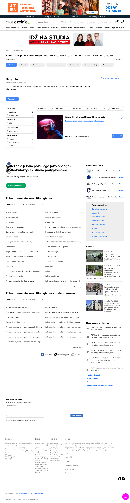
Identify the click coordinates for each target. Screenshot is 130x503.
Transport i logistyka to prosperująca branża (11, 451)
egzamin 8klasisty (118, 28)
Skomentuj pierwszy (126, 496)
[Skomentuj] (9, 172)
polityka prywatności (37, 493)
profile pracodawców (112, 260)
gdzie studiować (110, 289)
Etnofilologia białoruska (15, 261)
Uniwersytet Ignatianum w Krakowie (105, 184)
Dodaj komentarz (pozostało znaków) (18, 402)
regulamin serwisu (30, 420)
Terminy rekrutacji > (94, 375)
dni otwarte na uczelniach (110, 310)
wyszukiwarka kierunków (109, 269)
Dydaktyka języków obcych (16, 322)
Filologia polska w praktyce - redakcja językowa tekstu (63, 332)
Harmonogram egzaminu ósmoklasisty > (101, 385)
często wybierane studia (111, 292)
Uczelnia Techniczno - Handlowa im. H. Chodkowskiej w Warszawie (108, 197)
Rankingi (75, 17)
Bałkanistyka (49, 222)
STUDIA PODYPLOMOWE (80, 136)
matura (107, 28)
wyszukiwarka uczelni (112, 306)
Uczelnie (24, 65)
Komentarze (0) (119, 59)
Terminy (82, 22)
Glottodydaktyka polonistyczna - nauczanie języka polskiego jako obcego (24, 342)
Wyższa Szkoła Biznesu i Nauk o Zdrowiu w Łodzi (85, 117)
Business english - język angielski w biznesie (23, 312)
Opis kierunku (37, 65)
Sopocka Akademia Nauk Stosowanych (106, 177)
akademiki (54, 28)
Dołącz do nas (29, 17)
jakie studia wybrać (112, 287)
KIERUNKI (67, 136)
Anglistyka (10, 222)
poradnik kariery (110, 258)
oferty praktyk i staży (112, 256)
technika (99, 28)
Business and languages (15, 227)
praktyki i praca (66, 28)
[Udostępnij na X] (9, 168)
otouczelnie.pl (9, 493)
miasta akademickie (12, 28)
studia (32, 28)
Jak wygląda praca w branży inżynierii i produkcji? (11, 457)
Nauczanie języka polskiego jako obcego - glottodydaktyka (84, 121)
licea (91, 28)
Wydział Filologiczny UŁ (100, 190)
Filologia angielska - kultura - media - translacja (63, 281)
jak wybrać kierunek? (112, 276)
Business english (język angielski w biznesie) (61, 312)
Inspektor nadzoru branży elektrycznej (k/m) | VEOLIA (41, 465)
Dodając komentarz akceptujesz (21, 420)
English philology (51, 251)
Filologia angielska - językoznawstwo (20, 281)
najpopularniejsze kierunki (111, 273)
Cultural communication (54, 237)
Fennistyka (49, 266)
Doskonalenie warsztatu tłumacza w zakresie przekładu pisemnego (63, 317)
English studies (50, 256)
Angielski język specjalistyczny (17, 307)
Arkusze (104, 22)
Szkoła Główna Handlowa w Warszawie (106, 171)
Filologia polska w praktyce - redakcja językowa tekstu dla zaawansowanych (24, 337)
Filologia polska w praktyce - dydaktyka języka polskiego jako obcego (63, 322)
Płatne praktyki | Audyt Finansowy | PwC (55, 461)
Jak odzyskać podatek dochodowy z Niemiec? (25, 445)
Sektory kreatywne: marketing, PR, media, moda (26, 451)
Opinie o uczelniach (53, 17)
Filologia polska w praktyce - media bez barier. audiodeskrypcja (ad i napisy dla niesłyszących (63, 327)
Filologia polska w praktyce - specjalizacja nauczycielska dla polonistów (63, 337)
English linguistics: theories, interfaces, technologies (24, 251)
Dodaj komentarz (77, 415)
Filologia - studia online (15, 276)
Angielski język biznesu (53, 217)
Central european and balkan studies (20, 232)
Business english (51, 307)
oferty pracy (109, 254)
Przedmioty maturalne (56, 65)
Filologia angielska (52, 276)
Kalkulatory (93, 22)
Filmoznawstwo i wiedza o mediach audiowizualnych (24, 271)
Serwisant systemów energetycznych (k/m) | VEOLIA (41, 451)
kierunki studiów (43, 28)
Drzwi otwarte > (92, 378)
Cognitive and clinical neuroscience (58, 232)
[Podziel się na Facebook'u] (9, 163)
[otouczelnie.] (18, 22)
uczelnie (25, 28)
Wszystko (11, 65)
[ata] (65, 7)
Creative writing (12, 237)
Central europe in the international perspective (63, 227)
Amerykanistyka (12, 217)
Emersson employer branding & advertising (26, 499)
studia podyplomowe (112, 295)
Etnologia (9, 266)
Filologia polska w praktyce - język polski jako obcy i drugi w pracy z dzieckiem (24, 327)
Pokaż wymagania (15, 185)
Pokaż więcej (77, 287)
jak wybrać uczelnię (111, 308)
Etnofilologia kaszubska (54, 261)
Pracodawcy (107, 65)
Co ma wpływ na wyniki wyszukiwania (15, 82)
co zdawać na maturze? (95, 278)
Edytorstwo (10, 247)
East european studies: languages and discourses (63, 242)
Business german (12, 317)
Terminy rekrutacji (91, 65)
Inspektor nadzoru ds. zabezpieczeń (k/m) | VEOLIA (42, 445)
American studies (51, 212)
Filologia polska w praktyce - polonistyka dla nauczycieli (24, 332)
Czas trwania (74, 65)
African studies (11, 212)
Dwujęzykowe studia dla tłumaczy (19, 242)
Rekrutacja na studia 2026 (99, 17)
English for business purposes (56, 247)
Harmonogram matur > (95, 382)
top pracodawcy (79, 28)
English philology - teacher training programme (24, 256)
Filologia (48, 271)
